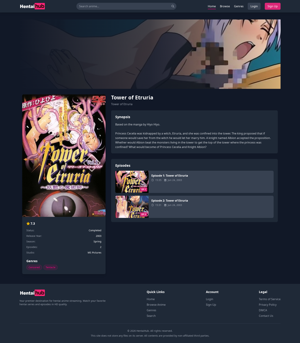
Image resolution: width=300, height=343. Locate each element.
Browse (225, 6)
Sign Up (273, 6)
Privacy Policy (268, 305)
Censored (34, 267)
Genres (239, 6)
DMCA (263, 310)
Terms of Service (270, 299)
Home (212, 6)
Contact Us (266, 316)
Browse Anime (156, 305)
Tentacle (50, 267)
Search (151, 316)
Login (254, 6)
